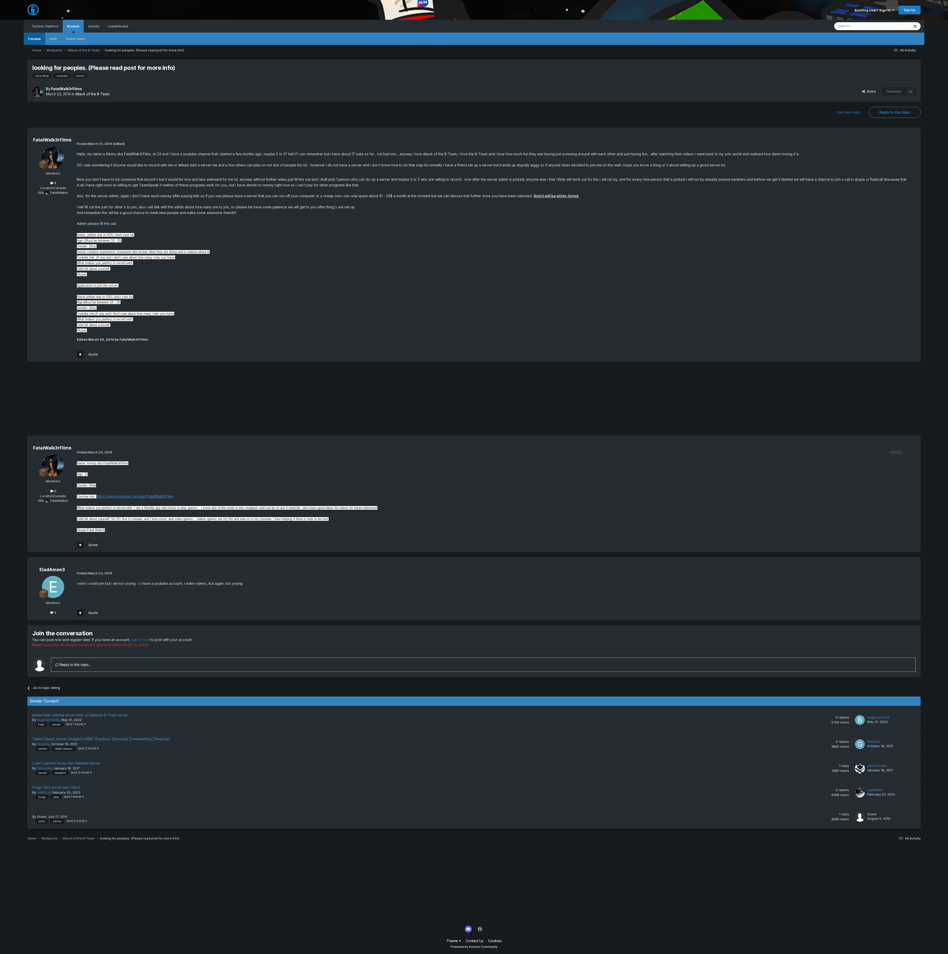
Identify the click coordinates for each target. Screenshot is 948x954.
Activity (93, 26)
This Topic (895, 26)
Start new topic (849, 112)
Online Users (75, 39)
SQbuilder (44, 768)
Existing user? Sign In (873, 10)
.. (33, 812)
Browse (73, 26)
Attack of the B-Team (92, 94)
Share (870, 91)
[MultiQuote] (80, 354)
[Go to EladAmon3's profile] (53, 587)
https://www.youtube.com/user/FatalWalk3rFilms (135, 496)
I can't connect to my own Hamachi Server (66, 763)
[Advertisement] (117, 401)
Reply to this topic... (75, 664)
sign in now (140, 640)
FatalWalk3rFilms (66, 89)
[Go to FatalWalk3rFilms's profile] (37, 91)
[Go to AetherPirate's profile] (860, 768)
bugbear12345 (48, 720)
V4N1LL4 (43, 792)
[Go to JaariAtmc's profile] (860, 793)
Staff (53, 39)
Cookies (495, 941)
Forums (34, 39)
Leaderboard (118, 26)
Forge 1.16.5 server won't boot (56, 787)
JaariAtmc (875, 790)
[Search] (915, 26)
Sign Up (909, 10)
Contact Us (474, 941)
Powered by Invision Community (474, 947)
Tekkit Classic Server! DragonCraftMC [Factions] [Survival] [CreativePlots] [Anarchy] (101, 739)
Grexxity (43, 744)
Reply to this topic (894, 112)
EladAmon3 (52, 569)
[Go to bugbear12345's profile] (860, 720)
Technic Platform (45, 26)
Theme (452, 941)
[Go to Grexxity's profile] (860, 744)
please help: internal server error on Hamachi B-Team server (80, 715)
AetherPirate (877, 766)
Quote (93, 354)
